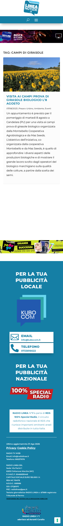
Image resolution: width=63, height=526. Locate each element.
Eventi (48, 108)
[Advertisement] (31, 212)
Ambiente (39, 108)
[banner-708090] (31, 252)
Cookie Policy (26, 448)
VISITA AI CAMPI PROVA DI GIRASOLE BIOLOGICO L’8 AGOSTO (27, 100)
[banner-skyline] (31, 42)
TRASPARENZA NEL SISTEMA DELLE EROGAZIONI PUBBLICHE (26, 498)
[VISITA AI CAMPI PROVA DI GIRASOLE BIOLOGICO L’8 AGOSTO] (31, 74)
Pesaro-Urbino (26, 108)
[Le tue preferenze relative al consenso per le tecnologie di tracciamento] (57, 520)
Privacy (11, 448)
